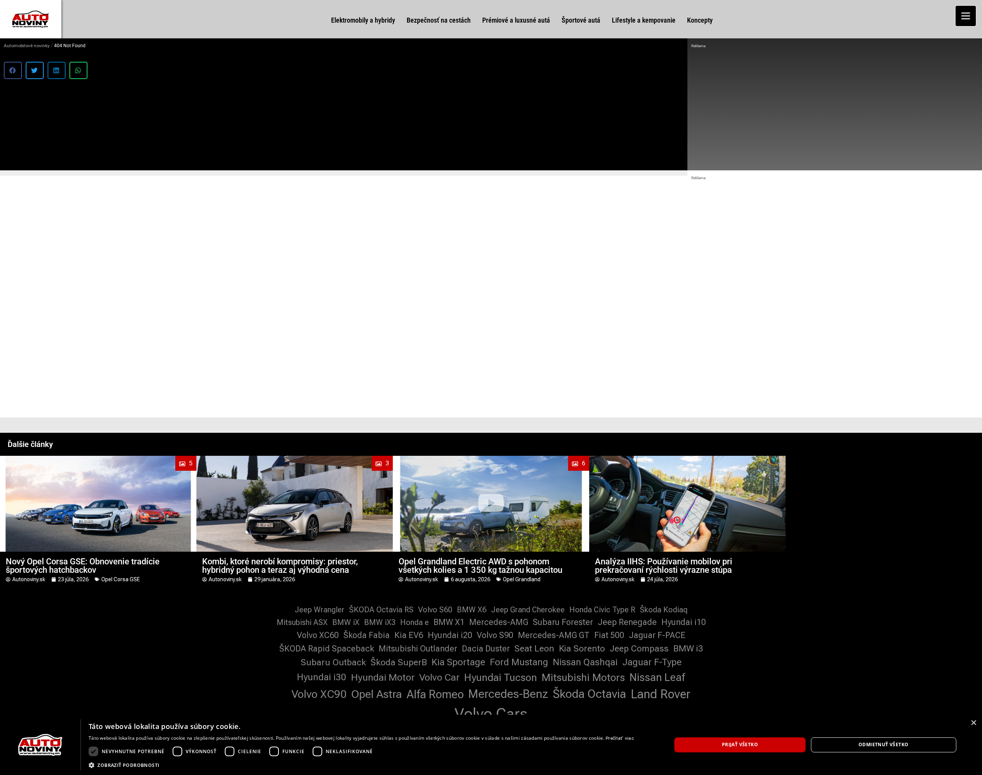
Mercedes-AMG (498, 622)
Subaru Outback (333, 662)
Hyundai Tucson (500, 677)
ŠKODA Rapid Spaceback (326, 648)
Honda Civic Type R (602, 609)
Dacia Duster (486, 648)
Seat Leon (534, 648)
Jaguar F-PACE (657, 635)
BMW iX (345, 622)
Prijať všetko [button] (740, 744)
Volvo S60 (435, 609)
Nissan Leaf (657, 677)
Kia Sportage (458, 662)
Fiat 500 (609, 635)
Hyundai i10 (683, 622)
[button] (13, 70)
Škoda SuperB (399, 662)
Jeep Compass (639, 648)
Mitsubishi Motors (583, 677)
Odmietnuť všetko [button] (883, 744)
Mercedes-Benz (508, 694)
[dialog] (491, 745)
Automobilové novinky (27, 45)
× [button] (973, 723)
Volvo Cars (491, 714)
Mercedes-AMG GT (554, 635)
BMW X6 (471, 609)
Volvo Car (439, 677)
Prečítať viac (620, 738)
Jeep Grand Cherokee (528, 609)
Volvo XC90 (319, 694)
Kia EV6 (408, 635)
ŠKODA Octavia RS (381, 609)
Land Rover (660, 694)
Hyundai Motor (383, 677)
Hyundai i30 (321, 677)
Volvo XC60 (318, 635)
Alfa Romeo (435, 694)
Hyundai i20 (450, 635)
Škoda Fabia (366, 635)
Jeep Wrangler (319, 609)
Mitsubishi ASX (302, 622)
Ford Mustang (519, 662)
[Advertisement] (834, 107)
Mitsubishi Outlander (418, 648)
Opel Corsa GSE (120, 579)
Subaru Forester (563, 622)
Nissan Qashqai (585, 662)
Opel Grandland (521, 579)
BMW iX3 (379, 622)
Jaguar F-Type (652, 662)
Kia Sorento (582, 648)
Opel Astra (376, 694)
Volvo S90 (495, 635)
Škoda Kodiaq (663, 609)
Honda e (414, 622)
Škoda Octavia (589, 694)
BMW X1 (449, 622)
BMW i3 (688, 648)
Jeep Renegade (627, 622)
